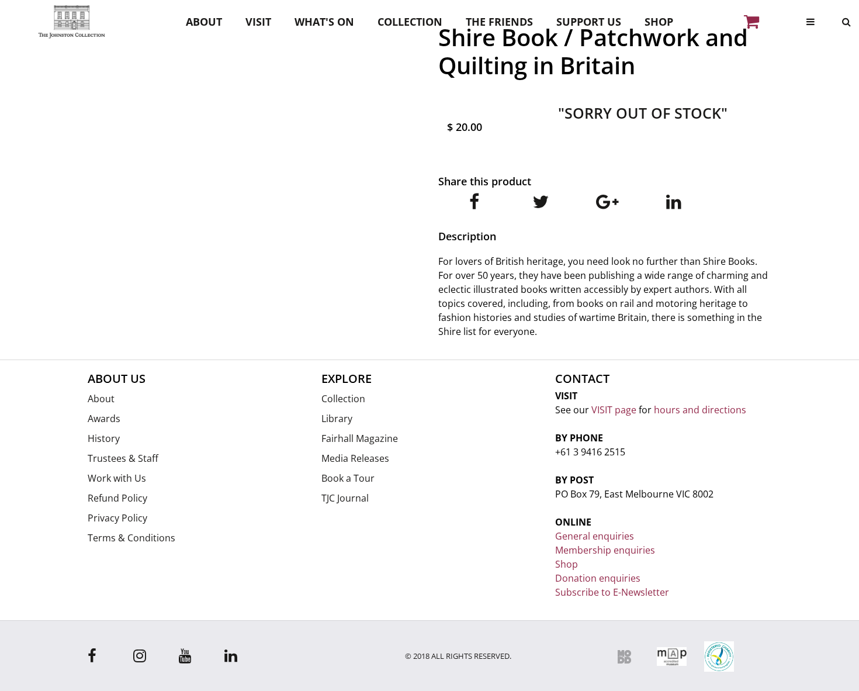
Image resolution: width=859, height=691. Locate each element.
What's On (324, 22)
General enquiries (594, 536)
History (104, 438)
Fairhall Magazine (359, 438)
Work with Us (117, 478)
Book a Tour (348, 478)
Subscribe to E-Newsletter (612, 592)
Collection (409, 22)
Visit (258, 22)
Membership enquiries (605, 550)
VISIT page (613, 409)
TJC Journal (345, 498)
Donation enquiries (597, 578)
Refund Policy (117, 498)
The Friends (499, 22)
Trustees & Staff (123, 458)
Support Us (588, 22)
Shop (659, 22)
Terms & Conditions (131, 537)
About (204, 22)
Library (336, 418)
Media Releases (355, 458)
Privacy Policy (117, 518)
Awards (104, 418)
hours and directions (700, 409)
